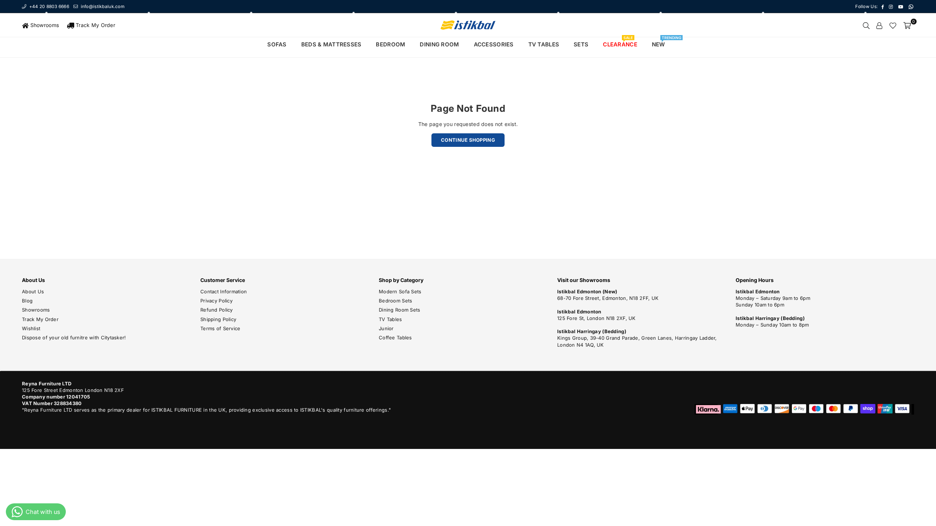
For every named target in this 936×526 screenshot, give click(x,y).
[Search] (866, 25)
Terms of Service (220, 328)
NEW (661, 42)
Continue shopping (468, 140)
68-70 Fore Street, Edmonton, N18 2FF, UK (607, 298)
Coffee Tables (395, 337)
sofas (276, 44)
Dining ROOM (439, 44)
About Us (33, 291)
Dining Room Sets (399, 310)
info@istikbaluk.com (102, 6)
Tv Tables (543, 44)
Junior (386, 328)
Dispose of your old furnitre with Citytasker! (74, 337)
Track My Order (94, 25)
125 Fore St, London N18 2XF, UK (596, 318)
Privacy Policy (216, 301)
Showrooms (44, 25)
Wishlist (31, 328)
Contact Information (223, 291)
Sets (581, 44)
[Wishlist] (893, 25)
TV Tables (390, 319)
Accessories (494, 44)
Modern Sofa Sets (400, 291)
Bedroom (390, 44)
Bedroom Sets (395, 301)
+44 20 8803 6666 (48, 6)
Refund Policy (216, 310)
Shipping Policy (218, 319)
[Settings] (879, 25)
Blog (27, 301)
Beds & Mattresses (331, 44)
